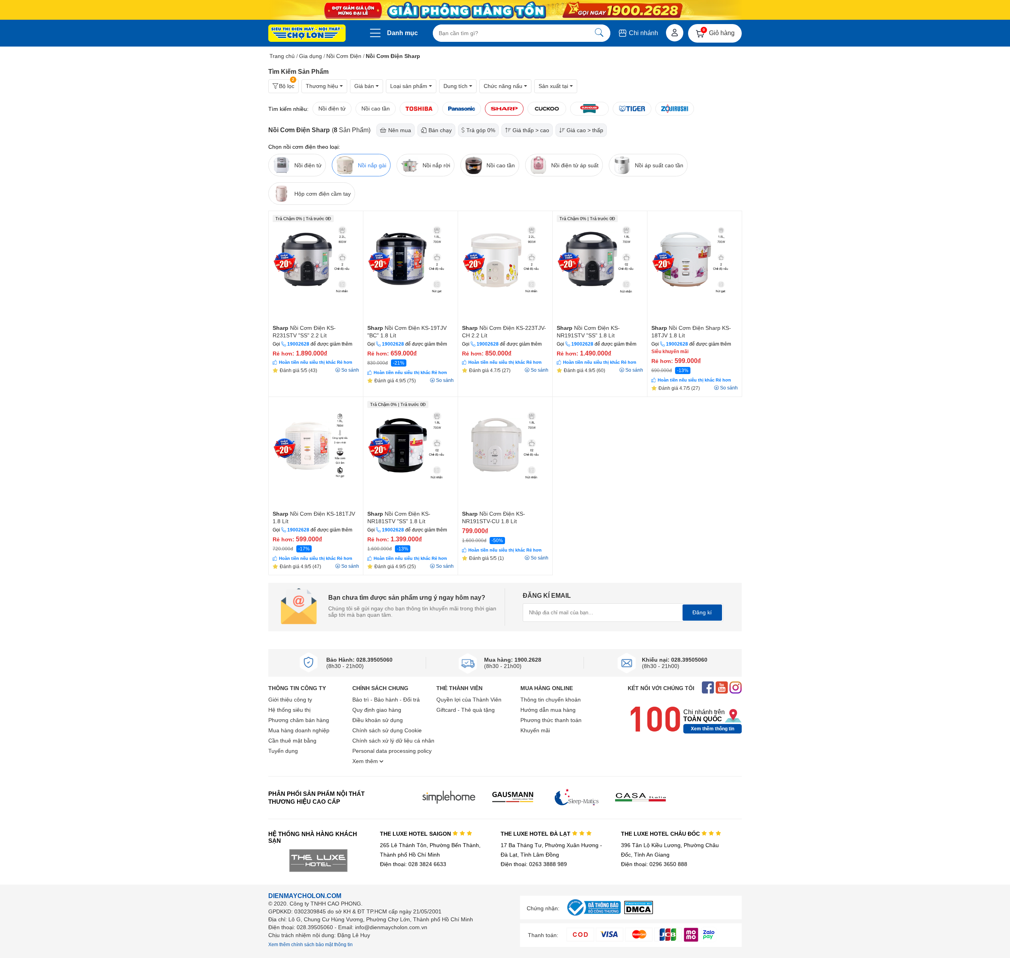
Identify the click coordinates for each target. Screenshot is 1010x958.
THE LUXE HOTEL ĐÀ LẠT (536, 834)
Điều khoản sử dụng (377, 720)
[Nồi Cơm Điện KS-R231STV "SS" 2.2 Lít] (316, 266)
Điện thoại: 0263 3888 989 (534, 864)
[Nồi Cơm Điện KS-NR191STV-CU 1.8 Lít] (505, 452)
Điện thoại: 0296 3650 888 (654, 864)
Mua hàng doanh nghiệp (298, 730)
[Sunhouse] (589, 109)
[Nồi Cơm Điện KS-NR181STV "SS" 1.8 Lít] (410, 452)
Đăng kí (702, 612)
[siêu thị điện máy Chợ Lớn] (307, 33)
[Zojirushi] (674, 109)
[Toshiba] (419, 109)
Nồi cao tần (375, 108)
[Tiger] (632, 109)
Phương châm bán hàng (298, 720)
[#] (594, 916)
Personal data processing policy (392, 751)
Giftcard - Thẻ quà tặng (465, 710)
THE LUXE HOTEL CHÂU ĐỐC (661, 834)
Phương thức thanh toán (551, 720)
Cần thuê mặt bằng (292, 740)
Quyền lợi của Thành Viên (468, 699)
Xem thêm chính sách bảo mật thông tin (310, 944)
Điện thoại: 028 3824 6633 (413, 864)
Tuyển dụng (283, 751)
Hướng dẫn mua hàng (548, 710)
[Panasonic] (461, 109)
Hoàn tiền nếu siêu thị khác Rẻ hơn (315, 362)
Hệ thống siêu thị (289, 710)
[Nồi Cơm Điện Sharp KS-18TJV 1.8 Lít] (694, 266)
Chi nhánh (642, 33)
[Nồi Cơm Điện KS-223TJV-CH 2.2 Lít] (505, 266)
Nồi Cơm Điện (343, 56)
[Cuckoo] (546, 109)
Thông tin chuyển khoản (550, 699)
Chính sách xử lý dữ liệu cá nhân (393, 740)
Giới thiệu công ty (290, 699)
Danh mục (402, 33)
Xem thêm (366, 761)
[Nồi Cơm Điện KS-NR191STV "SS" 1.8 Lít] (600, 266)
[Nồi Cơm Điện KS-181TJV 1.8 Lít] (316, 452)
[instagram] (735, 688)
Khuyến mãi (535, 730)
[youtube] (722, 688)
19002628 (298, 344)
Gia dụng (310, 56)
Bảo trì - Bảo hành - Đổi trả (386, 699)
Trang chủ (282, 56)
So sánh (350, 370)
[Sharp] (504, 109)
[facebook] (708, 688)
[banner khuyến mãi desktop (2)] (505, 10)
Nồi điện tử (332, 108)
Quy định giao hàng (376, 710)
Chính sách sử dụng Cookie (387, 730)
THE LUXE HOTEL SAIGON (416, 834)
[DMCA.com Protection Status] (638, 912)
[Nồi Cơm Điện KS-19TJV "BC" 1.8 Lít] (410, 266)
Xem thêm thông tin (712, 729)
